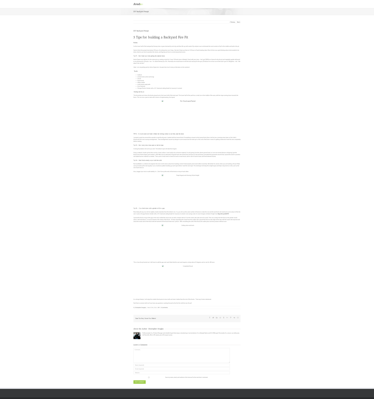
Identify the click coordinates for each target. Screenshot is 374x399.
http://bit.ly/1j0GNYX (223, 214)
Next (238, 22)
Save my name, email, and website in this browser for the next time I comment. (186, 377)
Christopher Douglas (140, 307)
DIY (159, 307)
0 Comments (164, 307)
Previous (233, 22)
